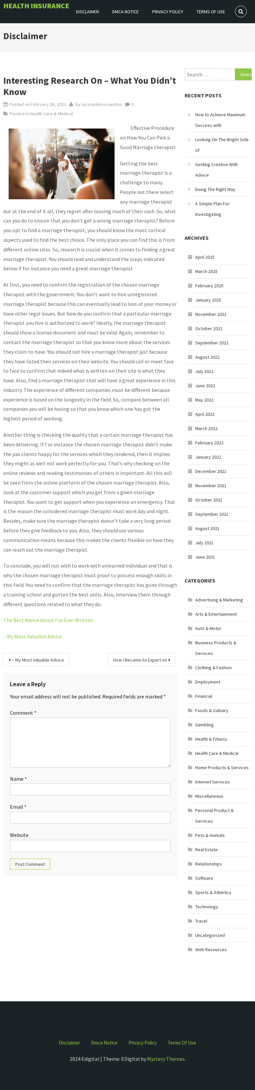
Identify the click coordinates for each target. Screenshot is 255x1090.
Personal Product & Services (214, 815)
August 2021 (207, 528)
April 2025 (204, 257)
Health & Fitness (211, 739)
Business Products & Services (215, 648)
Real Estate (206, 850)
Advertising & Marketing (219, 600)
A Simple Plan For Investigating (212, 209)
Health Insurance (36, 5)
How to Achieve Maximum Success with (220, 120)
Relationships (208, 864)
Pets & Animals (210, 835)
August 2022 (207, 357)
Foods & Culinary (211, 710)
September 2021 (211, 514)
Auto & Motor (208, 628)
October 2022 (208, 328)
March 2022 (206, 428)
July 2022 (204, 371)
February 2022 (209, 443)
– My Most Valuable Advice (32, 636)
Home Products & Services (222, 768)
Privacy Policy (167, 12)
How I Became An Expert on (140, 660)
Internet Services (212, 782)
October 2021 (208, 500)
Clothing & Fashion (213, 668)
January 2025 (208, 300)
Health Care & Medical (51, 114)
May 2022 (204, 400)
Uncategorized (210, 935)
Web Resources (211, 950)
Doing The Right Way (215, 189)
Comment (23, 712)
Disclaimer (87, 12)
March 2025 (206, 271)
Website (19, 835)
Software (204, 878)
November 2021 (210, 486)
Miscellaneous (209, 796)
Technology (206, 907)
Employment (207, 682)
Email (18, 806)
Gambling (204, 725)
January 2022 (208, 457)
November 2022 (210, 314)
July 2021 (204, 543)
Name (18, 778)
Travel (201, 921)
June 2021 (205, 557)
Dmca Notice (125, 12)
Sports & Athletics (213, 892)
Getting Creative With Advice (216, 169)
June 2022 (205, 386)
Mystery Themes (166, 1058)
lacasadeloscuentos (102, 104)
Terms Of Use (211, 12)
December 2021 (210, 471)
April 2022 (204, 414)
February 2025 (209, 286)
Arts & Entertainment (216, 614)
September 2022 (211, 343)
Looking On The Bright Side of (222, 144)
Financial (203, 696)
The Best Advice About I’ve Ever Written (48, 620)
